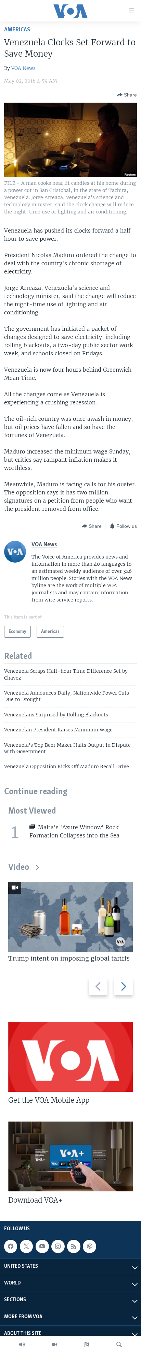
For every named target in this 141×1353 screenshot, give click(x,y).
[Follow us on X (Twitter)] (26, 1246)
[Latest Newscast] (22, 1344)
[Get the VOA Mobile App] (70, 1057)
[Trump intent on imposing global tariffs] (70, 917)
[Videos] (54, 1344)
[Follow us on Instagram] (57, 1246)
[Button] (127, 95)
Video (18, 867)
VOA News (23, 68)
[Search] (119, 1344)
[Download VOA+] (70, 1156)
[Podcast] (89, 1246)
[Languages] (86, 1344)
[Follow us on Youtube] (42, 1246)
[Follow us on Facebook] (10, 1246)
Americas (17, 30)
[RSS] (73, 1246)
